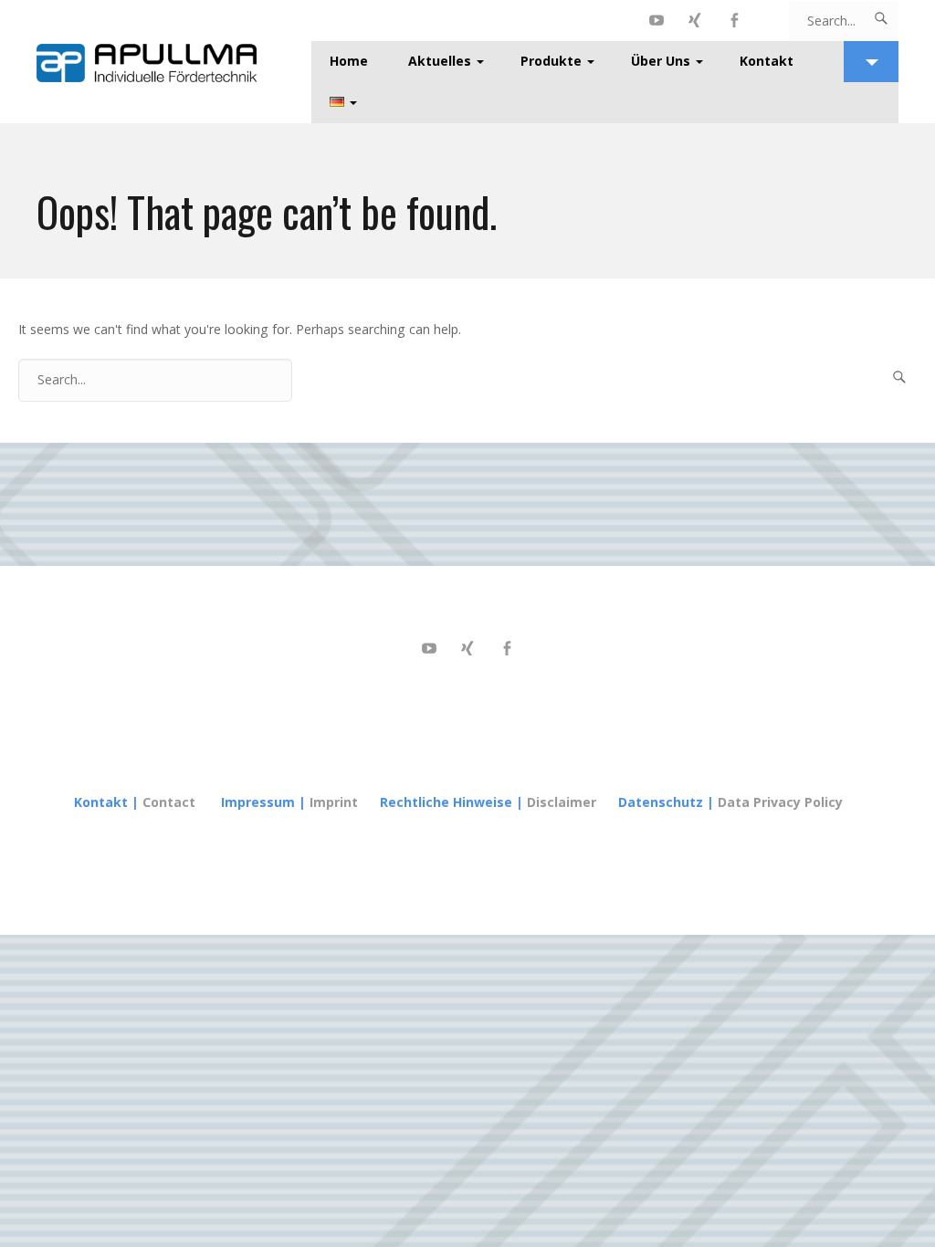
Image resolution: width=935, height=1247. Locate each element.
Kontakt (766, 60)
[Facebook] (734, 20)
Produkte (551, 60)
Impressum (258, 802)
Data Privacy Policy (780, 802)
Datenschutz (660, 802)
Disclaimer (561, 802)
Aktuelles (439, 60)
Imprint (336, 802)
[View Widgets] (871, 61)
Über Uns (660, 60)
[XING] (695, 20)
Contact (168, 802)
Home (349, 60)
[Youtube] (657, 20)
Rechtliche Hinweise (446, 802)
